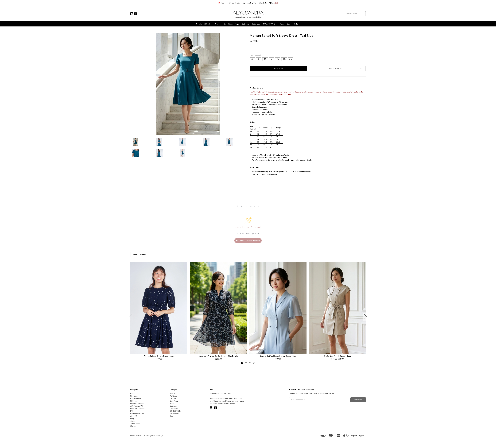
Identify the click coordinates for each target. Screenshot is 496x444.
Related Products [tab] (140, 254)
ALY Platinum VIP (136, 406)
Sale (296, 24)
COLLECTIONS (269, 24)
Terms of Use (135, 424)
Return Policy (293, 160)
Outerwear (256, 24)
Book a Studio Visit (137, 408)
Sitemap (133, 426)
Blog (132, 419)
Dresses (218, 24)
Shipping (133, 401)
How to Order (135, 398)
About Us (133, 416)
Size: (255, 55)
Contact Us (134, 393)
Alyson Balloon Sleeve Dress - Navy (159, 356)
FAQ (132, 411)
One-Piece (228, 24)
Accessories (285, 24)
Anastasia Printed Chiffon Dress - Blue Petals (218, 356)
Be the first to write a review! (248, 240)
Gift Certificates (234, 3)
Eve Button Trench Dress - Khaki (337, 356)
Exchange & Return (137, 403)
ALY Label (208, 24)
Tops (237, 24)
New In (199, 24)
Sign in (245, 3)
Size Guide (134, 396)
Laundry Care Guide (269, 174)
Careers (133, 421)
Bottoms (245, 24)
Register (253, 3)
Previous (130, 317)
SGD (222, 3)
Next (365, 317)
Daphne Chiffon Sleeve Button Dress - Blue (278, 356)
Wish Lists (263, 3)
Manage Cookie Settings (154, 436)
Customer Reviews (137, 414)
